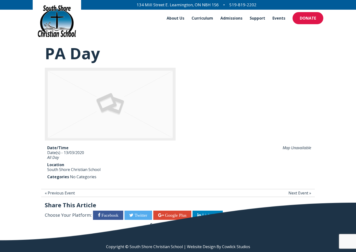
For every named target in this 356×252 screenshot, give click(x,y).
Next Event (298, 193)
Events (278, 18)
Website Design (201, 246)
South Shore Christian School (74, 169)
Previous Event (61, 193)
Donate (308, 18)
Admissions (231, 18)
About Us (175, 18)
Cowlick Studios (236, 246)
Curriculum (202, 18)
